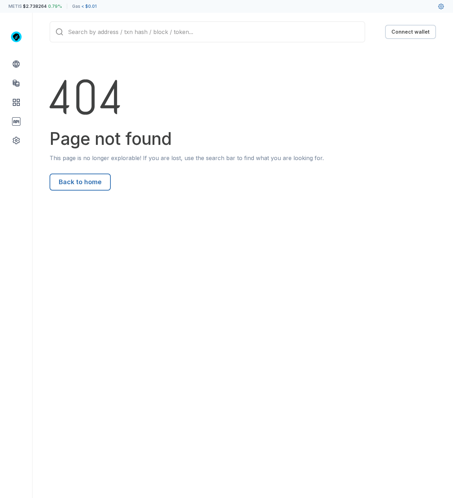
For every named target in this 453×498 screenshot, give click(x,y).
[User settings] (441, 6)
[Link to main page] (16, 37)
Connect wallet (410, 32)
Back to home (80, 182)
